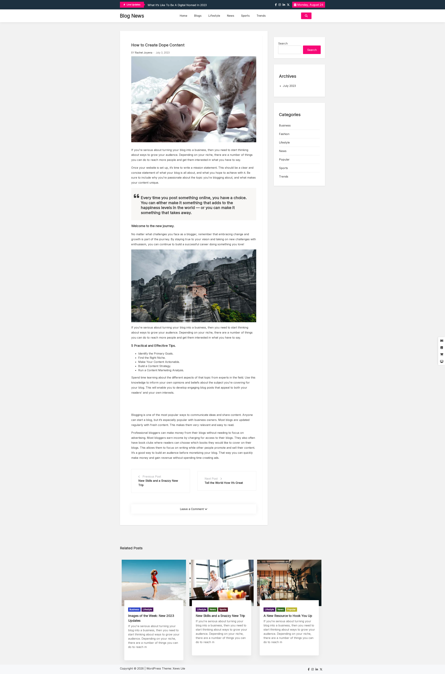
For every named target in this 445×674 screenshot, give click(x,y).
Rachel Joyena (143, 52)
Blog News (132, 16)
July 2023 (289, 86)
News (230, 15)
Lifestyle (214, 15)
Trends (261, 15)
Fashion (284, 134)
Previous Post (152, 476)
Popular (284, 159)
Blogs (197, 15)
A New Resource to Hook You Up (288, 616)
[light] (319, 15)
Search (283, 43)
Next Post (211, 478)
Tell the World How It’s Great (224, 482)
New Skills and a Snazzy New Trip (220, 616)
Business (285, 125)
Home (183, 15)
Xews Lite (179, 668)
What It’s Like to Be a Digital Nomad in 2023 (177, 5)
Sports (245, 15)
